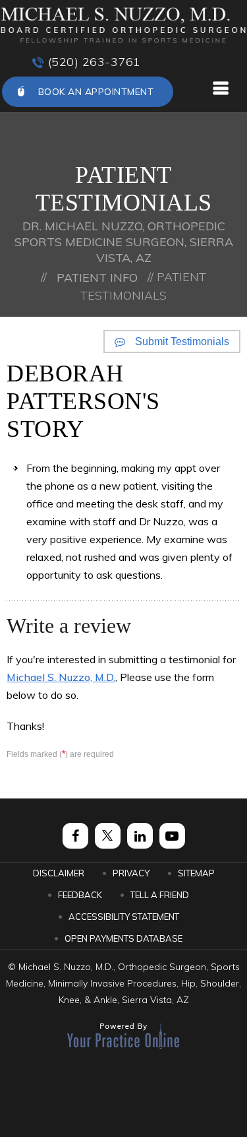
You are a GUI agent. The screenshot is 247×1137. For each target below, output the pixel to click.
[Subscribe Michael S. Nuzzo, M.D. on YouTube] (172, 836)
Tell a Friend (159, 895)
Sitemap (196, 873)
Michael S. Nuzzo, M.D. (61, 677)
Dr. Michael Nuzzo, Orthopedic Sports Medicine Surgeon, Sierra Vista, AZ (123, 241)
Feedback (80, 895)
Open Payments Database (123, 938)
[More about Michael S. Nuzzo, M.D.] (123, 25)
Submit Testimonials (182, 341)
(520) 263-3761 (94, 61)
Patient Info (97, 277)
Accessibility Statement (124, 916)
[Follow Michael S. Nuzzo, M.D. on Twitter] (108, 836)
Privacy (131, 873)
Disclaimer (58, 873)
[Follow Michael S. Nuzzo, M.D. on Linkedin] (140, 836)
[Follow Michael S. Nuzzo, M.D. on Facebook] (75, 836)
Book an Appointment (96, 92)
